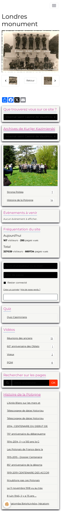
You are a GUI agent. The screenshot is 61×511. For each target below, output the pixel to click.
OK (53, 382)
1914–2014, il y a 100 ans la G (23, 441)
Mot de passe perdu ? (30, 289)
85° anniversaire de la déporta (24, 464)
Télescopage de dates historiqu (25, 410)
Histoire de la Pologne (30, 200)
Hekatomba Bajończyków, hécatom (28, 503)
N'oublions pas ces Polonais (23, 480)
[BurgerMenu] (54, 5)
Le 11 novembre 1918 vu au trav (25, 488)
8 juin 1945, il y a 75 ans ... (21, 495)
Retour (30, 80)
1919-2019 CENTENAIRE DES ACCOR (28, 472)
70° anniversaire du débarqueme (26, 433)
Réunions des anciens (30, 338)
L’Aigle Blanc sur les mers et (23, 402)
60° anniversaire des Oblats (30, 346)
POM (30, 362)
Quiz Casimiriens (17, 317)
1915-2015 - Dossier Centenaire (24, 457)
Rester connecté (17, 282)
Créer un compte (11, 289)
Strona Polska (30, 192)
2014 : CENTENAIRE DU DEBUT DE (27, 426)
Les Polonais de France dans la (25, 449)
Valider (30, 297)
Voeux (30, 354)
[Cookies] (7, 504)
